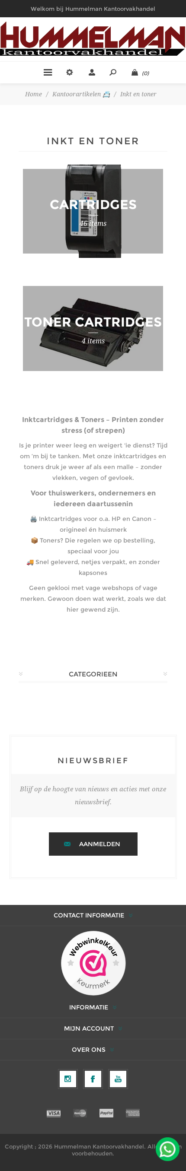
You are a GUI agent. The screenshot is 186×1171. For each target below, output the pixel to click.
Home (33, 94)
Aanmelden (99, 844)
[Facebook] (93, 1079)
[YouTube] (118, 1079)
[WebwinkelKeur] (93, 963)
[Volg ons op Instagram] (68, 1079)
